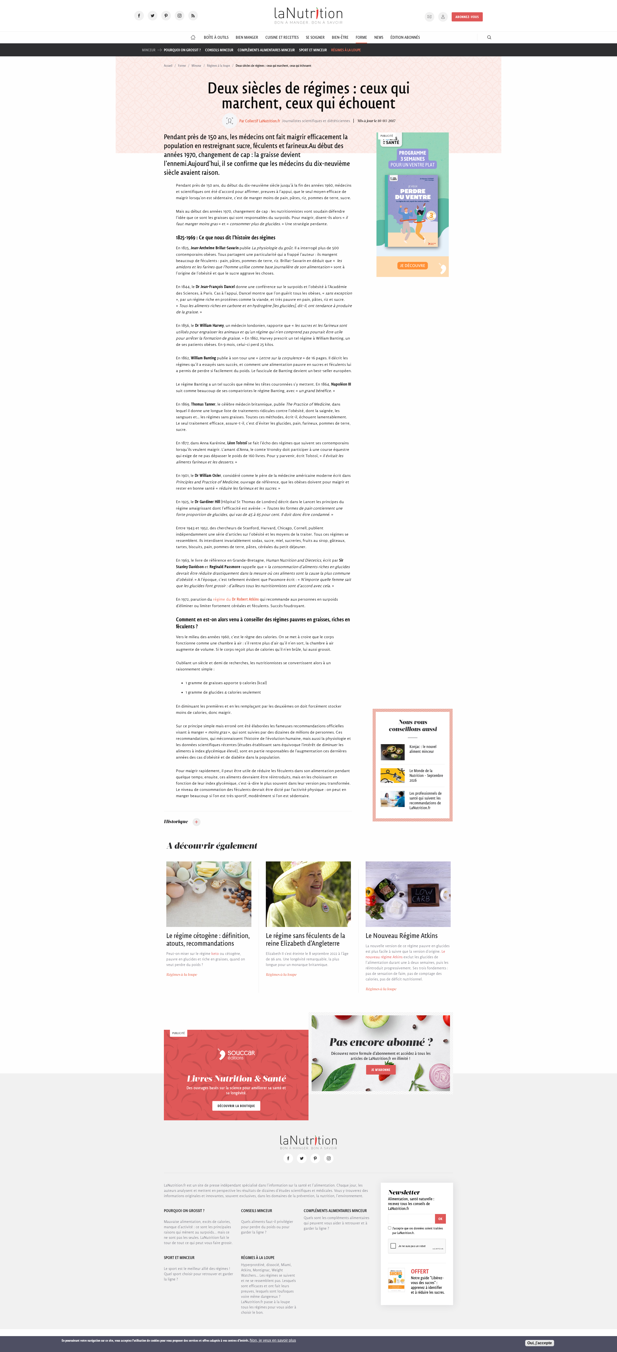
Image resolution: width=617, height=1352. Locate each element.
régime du (236, 599)
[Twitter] (152, 15)
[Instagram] (179, 15)
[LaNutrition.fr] (308, 15)
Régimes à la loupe (346, 50)
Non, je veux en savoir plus (273, 1340)
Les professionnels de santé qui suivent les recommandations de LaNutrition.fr (425, 800)
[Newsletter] (429, 17)
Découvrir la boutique (236, 1106)
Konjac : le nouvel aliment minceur (422, 749)
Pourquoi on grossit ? (182, 50)
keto (215, 954)
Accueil (168, 65)
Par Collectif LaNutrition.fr (259, 120)
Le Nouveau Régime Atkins (402, 935)
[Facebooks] (139, 15)
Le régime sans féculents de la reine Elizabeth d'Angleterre (305, 939)
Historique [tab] (176, 822)
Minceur (196, 65)
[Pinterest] (166, 15)
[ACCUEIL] (193, 37)
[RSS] (193, 15)
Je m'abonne (380, 1070)
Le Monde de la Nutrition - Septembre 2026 (426, 775)
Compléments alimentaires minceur (266, 50)
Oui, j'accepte (539, 1343)
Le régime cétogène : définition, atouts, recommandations (208, 939)
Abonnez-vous (467, 17)
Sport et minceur (313, 50)
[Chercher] (489, 37)
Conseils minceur (219, 50)
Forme (182, 65)
